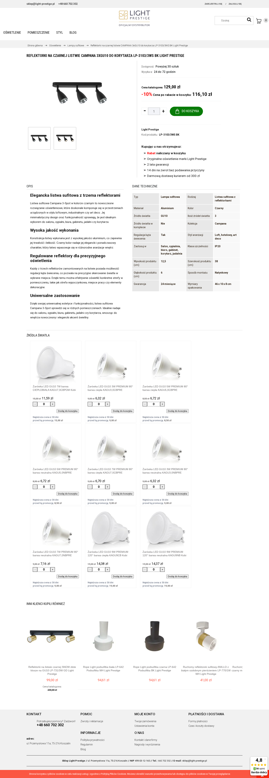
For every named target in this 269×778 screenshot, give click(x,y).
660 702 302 (164, 760)
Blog (83, 749)
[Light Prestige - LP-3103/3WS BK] (39, 138)
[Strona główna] (134, 18)
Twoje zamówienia (145, 721)
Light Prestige (150, 129)
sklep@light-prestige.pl (41, 3)
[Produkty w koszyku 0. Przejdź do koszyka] (262, 21)
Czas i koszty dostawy (201, 725)
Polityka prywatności (92, 739)
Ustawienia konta (144, 725)
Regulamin (87, 744)
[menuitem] (12, 32)
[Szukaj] (249, 19)
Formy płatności (198, 721)
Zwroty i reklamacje (92, 721)
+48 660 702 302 (68, 3)
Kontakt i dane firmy (145, 739)
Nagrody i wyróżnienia (147, 744)
